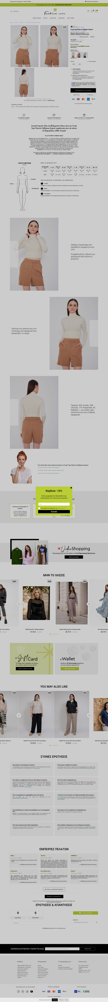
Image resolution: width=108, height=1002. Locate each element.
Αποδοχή (55, 999)
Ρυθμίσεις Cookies (63, 999)
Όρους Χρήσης (61, 508)
